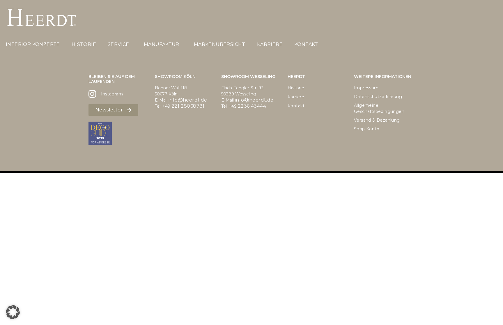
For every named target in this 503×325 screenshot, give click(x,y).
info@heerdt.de (188, 100)
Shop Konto (366, 129)
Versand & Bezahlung (377, 120)
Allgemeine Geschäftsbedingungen (379, 108)
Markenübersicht (219, 44)
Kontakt (306, 44)
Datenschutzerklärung (378, 96)
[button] (13, 312)
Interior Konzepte (33, 44)
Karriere (270, 44)
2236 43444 (252, 106)
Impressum (366, 87)
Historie (84, 44)
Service (118, 44)
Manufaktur (161, 44)
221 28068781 (188, 106)
